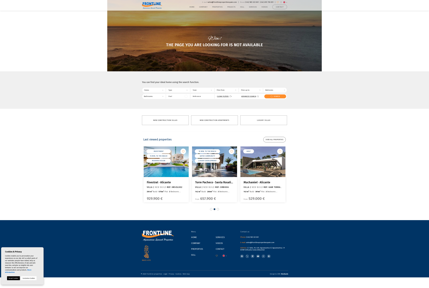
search (277, 96)
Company (203, 7)
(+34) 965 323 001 (252, 2)
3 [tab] (218, 209)
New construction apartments (214, 120)
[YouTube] (258, 256)
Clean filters (223, 96)
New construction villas (165, 120)
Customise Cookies (29, 278)
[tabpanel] (166, 174)
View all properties (274, 140)
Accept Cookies (13, 278)
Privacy (171, 274)
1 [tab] (211, 209)
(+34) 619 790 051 (266, 2)
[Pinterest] (268, 256)
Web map (186, 274)
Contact (279, 7)
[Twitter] (247, 256)
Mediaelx (284, 274)
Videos (265, 7)
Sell (242, 7)
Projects (231, 7)
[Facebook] (242, 256)
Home (192, 7)
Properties (197, 249)
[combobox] (154, 90)
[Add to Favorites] (183, 151)
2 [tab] (214, 209)
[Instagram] (263, 256)
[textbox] (155, 90)
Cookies (178, 274)
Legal (165, 274)
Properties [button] (217, 7)
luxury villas (263, 120)
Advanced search (248, 96)
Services (253, 7)
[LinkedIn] (252, 256)
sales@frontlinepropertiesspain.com (222, 2)
